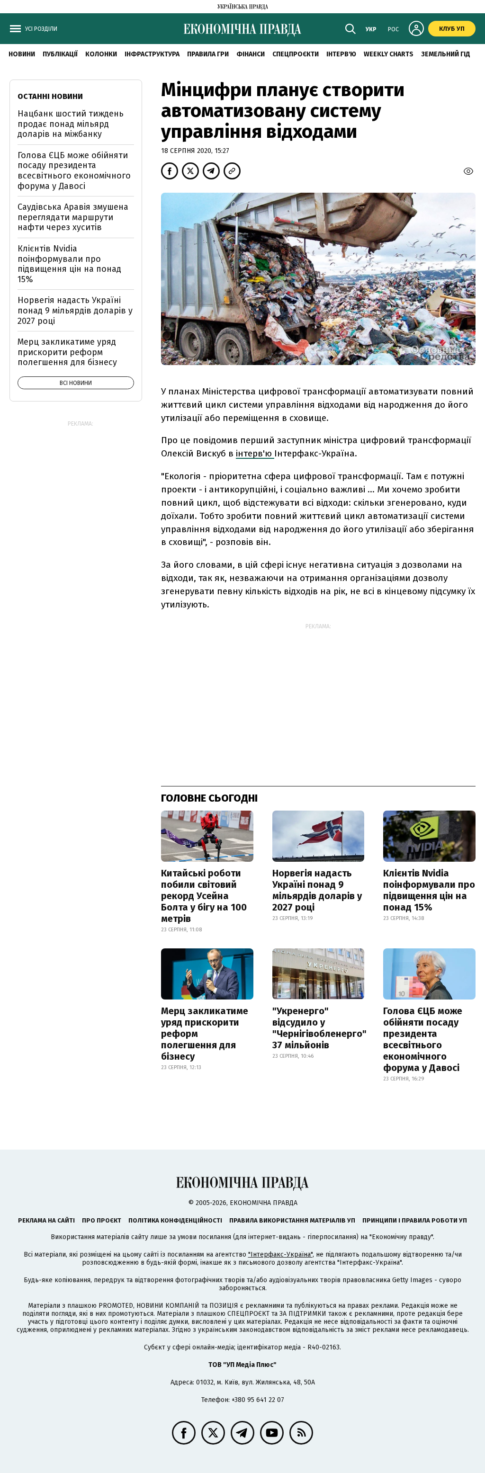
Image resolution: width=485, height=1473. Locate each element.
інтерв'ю (255, 453)
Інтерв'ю (341, 54)
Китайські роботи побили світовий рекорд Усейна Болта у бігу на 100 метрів (204, 895)
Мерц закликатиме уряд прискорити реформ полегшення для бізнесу (204, 1033)
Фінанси (250, 54)
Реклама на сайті (46, 1220)
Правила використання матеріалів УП (292, 1220)
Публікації (60, 54)
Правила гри (208, 54)
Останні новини (50, 96)
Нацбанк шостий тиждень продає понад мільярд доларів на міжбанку (71, 123)
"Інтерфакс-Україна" (280, 1254)
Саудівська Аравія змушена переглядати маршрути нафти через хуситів (73, 217)
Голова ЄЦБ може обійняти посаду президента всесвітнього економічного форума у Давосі (422, 1039)
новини (22, 54)
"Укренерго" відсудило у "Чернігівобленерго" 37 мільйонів (319, 1028)
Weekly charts (388, 54)
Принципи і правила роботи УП (414, 1220)
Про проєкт (101, 1220)
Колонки (101, 54)
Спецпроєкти (295, 54)
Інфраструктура (152, 54)
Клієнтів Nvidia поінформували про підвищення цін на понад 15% (429, 890)
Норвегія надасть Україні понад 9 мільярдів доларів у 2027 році (317, 890)
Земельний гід (445, 54)
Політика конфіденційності (175, 1220)
